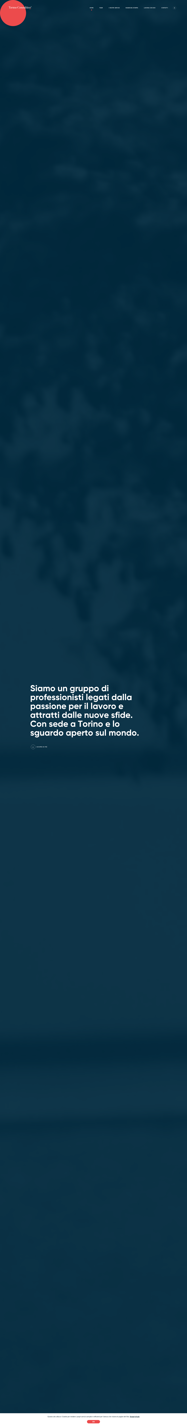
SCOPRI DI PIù (42, 747)
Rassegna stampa (132, 7)
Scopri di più (134, 1416)
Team (101, 7)
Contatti (164, 7)
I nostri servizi (114, 7)
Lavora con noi (149, 7)
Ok (93, 1421)
